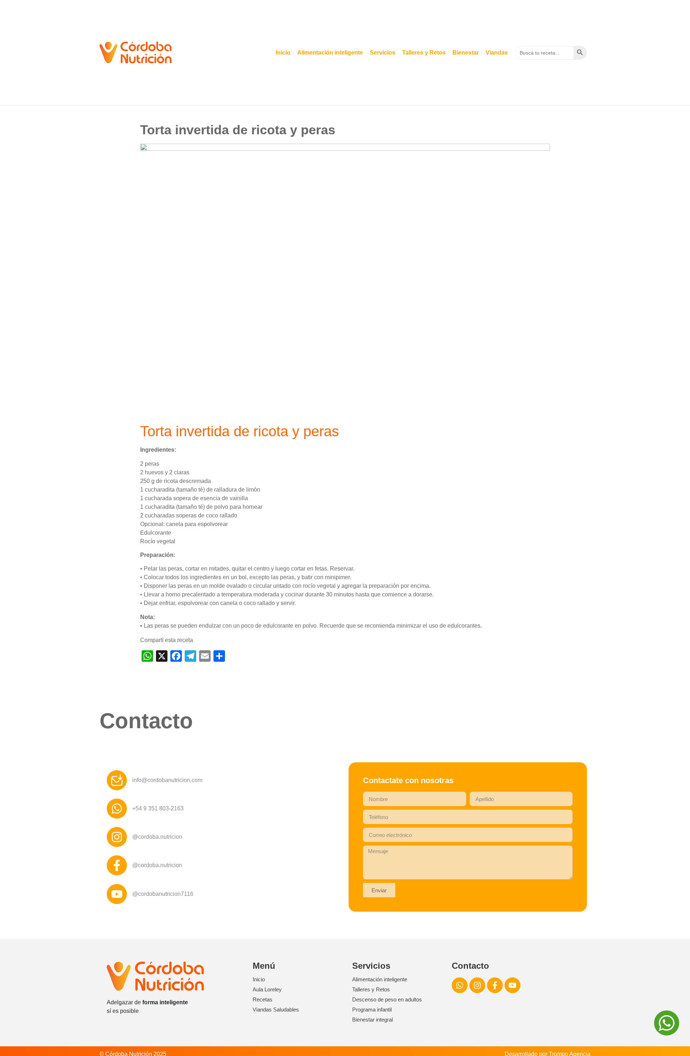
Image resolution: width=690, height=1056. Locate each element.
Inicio (283, 53)
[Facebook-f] (495, 985)
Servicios (382, 53)
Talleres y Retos (424, 53)
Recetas (262, 999)
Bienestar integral (372, 1020)
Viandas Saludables (276, 1009)
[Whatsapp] (460, 985)
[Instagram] (477, 985)
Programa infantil (372, 1009)
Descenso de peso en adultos (387, 999)
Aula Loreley (267, 989)
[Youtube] (512, 985)
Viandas (497, 53)
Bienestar (465, 53)
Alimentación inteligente (330, 53)
